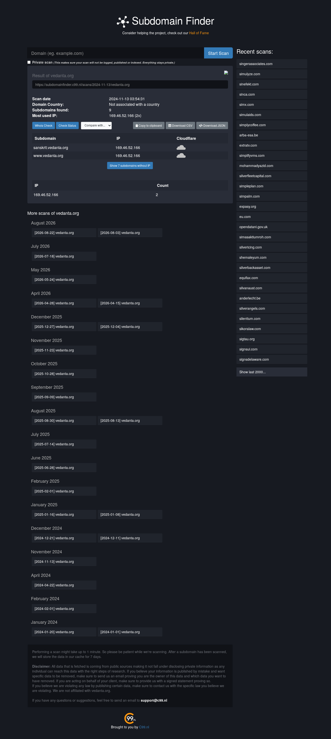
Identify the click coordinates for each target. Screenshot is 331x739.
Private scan (103, 62)
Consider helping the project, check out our (165, 32)
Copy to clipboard (150, 125)
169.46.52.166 (127, 147)
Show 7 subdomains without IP (130, 165)
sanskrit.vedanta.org (50, 147)
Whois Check (43, 125)
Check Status (67, 125)
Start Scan (218, 53)
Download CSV (181, 125)
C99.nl (144, 726)
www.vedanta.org (48, 155)
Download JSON (214, 125)
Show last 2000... (252, 371)
